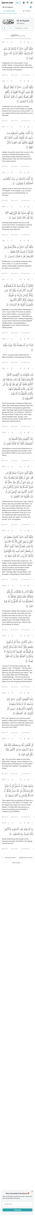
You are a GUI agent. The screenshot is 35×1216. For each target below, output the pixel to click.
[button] (8, 7)
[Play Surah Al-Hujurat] (7, 42)
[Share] (24, 42)
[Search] (28, 3)
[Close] (32, 1192)
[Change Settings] (31, 7)
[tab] (9, 11)
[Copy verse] (20, 42)
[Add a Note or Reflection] (28, 42)
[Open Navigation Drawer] (31, 3)
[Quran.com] (7, 3)
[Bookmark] (11, 42)
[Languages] (24, 3)
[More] (32, 42)
